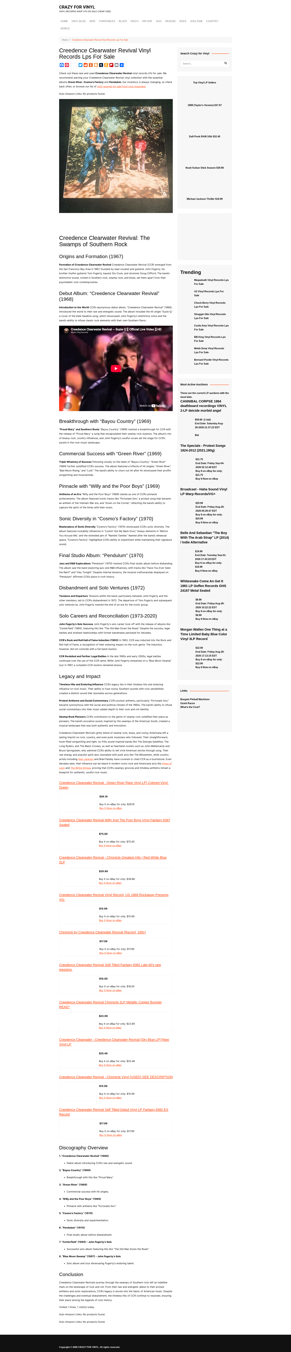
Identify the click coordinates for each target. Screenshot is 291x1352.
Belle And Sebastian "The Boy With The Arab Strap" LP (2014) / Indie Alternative (204, 537)
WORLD (65, 28)
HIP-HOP (147, 21)
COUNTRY (212, 21)
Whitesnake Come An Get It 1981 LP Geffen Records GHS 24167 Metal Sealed (203, 585)
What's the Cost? (190, 707)
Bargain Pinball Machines (195, 699)
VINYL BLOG (79, 21)
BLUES (123, 21)
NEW (92, 21)
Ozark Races (187, 703)
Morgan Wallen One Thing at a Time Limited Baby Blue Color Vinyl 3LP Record (203, 634)
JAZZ (159, 21)
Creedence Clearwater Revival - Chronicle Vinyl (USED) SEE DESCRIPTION (116, 1077)
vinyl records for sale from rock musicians (121, 86)
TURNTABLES (107, 21)
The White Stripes (80, 767)
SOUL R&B (196, 21)
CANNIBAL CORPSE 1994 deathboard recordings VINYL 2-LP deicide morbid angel (203, 406)
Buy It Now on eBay (110, 808)
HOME (64, 21)
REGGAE (170, 21)
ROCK (183, 21)
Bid (197, 435)
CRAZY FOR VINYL (77, 7)
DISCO (134, 21)
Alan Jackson (86, 759)
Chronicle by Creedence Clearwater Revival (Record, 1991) (102, 932)
